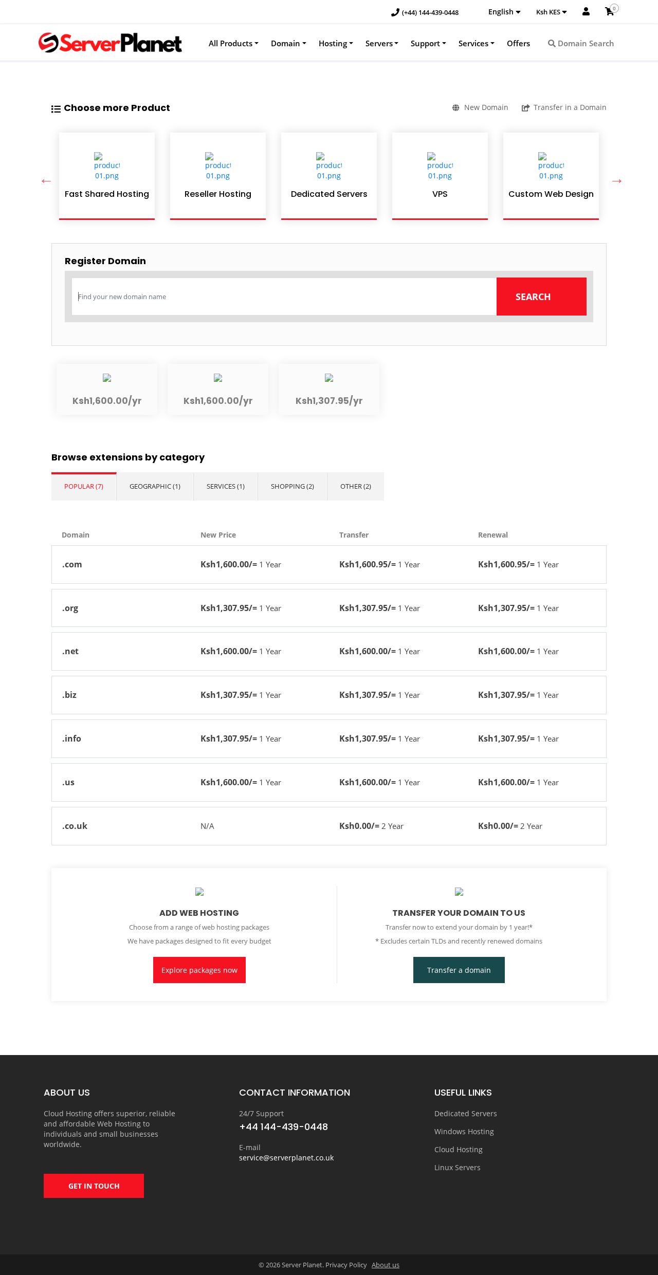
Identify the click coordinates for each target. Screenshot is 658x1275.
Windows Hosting (464, 1131)
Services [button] (473, 43)
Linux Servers (457, 1167)
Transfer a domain (459, 970)
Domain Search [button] (585, 43)
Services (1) (226, 486)
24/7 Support (261, 1113)
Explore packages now (199, 970)
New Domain (486, 107)
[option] (106, 176)
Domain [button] (285, 43)
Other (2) (355, 486)
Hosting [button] (333, 43)
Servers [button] (379, 43)
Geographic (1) (155, 486)
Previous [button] (44, 176)
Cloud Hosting (458, 1149)
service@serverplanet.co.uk (286, 1157)
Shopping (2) (292, 486)
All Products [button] (230, 43)
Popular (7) (83, 486)
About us (385, 1264)
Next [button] (614, 176)
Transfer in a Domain (570, 107)
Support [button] (425, 43)
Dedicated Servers (465, 1113)
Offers (518, 43)
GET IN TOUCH (94, 1186)
